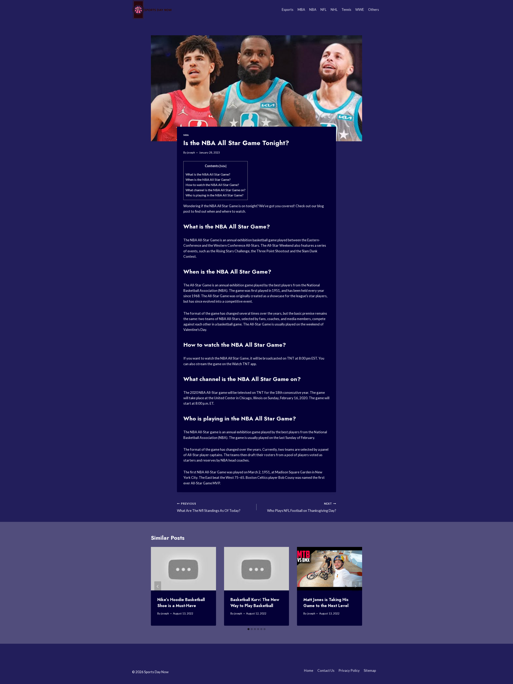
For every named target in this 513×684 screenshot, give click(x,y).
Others (373, 9)
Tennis (346, 9)
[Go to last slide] (157, 586)
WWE (359, 9)
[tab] (248, 629)
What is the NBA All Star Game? (208, 174)
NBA (312, 9)
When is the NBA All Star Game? (208, 179)
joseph (191, 152)
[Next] (355, 586)
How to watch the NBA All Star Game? (212, 185)
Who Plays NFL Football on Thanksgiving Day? (301, 507)
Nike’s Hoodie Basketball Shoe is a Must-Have (181, 603)
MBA (301, 9)
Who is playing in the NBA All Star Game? (214, 195)
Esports (287, 9)
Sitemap (370, 670)
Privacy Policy (349, 670)
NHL (334, 9)
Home (308, 670)
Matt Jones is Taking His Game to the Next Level (325, 603)
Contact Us (325, 670)
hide (223, 166)
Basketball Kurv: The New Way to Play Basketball (254, 603)
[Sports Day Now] (152, 9)
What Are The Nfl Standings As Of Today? (208, 507)
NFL (323, 9)
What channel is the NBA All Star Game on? (215, 190)
